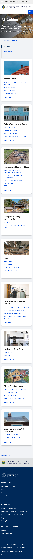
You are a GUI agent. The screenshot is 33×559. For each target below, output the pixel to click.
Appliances (8, 352)
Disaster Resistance (11, 392)
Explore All (8, 97)
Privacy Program (6, 521)
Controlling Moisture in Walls (16, 136)
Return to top (5, 455)
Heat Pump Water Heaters (14, 310)
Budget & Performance (8, 508)
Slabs (6, 186)
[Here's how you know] (16, 2)
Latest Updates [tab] (8, 56)
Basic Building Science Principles (16, 390)
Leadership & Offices (8, 487)
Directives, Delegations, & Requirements (14, 512)
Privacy (23, 544)
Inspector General (7, 518)
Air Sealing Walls (10, 130)
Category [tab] (6, 46)
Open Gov (4, 544)
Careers (3, 499)
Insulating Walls (10, 133)
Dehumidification (10, 271)
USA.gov (4, 530)
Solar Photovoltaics (12, 435)
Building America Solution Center (11, 12)
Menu (30, 12)
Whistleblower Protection (9, 555)
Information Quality (7, 547)
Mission (3, 490)
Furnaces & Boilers (11, 262)
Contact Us (5, 496)
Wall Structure (10, 127)
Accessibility (15, 544)
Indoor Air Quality (11, 395)
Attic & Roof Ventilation (13, 93)
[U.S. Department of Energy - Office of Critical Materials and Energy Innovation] (16, 7)
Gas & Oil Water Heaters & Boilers (16, 307)
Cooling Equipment (11, 268)
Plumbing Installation (12, 313)
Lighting (7, 355)
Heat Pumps (8, 265)
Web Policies (21, 547)
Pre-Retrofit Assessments (14, 398)
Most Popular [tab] (7, 51)
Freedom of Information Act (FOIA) (12, 515)
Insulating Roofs (10, 90)
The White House (7, 533)
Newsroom (4, 493)
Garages (7, 222)
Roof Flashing (9, 87)
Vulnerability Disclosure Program (11, 551)
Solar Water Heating (12, 438)
